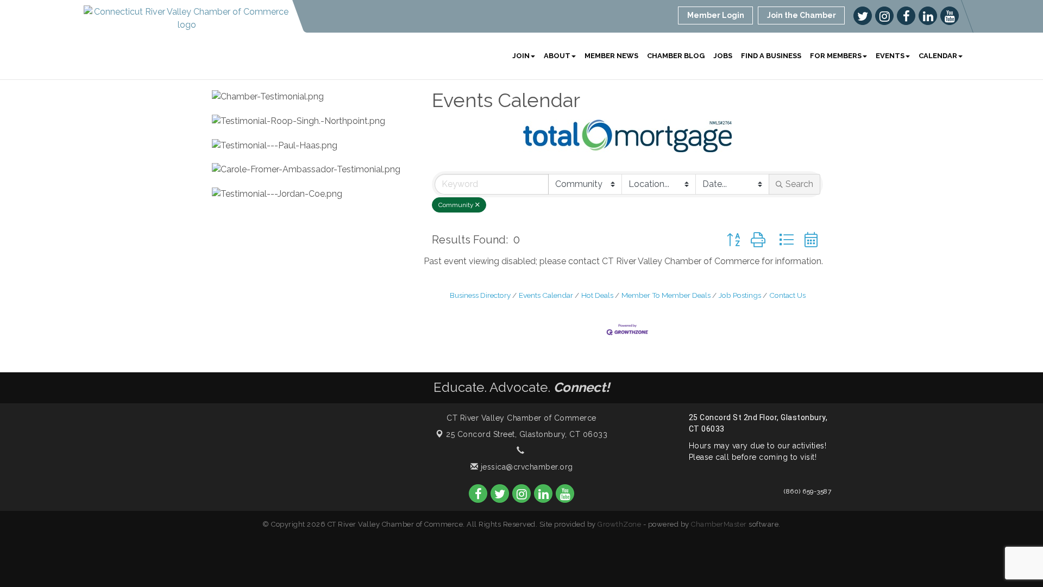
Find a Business (771, 56)
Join (521, 56)
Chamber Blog (676, 56)
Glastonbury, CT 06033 (526, 434)
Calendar (938, 56)
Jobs (722, 56)
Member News (611, 56)
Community (456, 205)
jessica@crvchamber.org (525, 467)
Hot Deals (597, 295)
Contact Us (787, 295)
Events (890, 56)
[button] (733, 240)
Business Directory (480, 295)
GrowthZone (619, 524)
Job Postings (740, 295)
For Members (836, 56)
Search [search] (799, 184)
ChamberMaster (719, 524)
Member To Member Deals (666, 295)
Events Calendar (546, 295)
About (557, 56)
